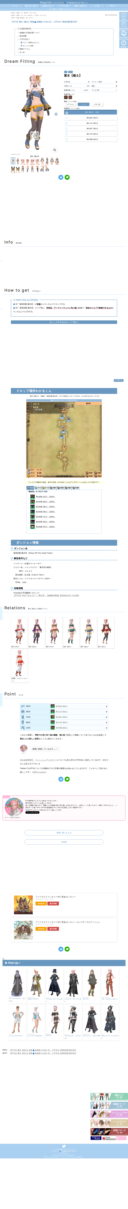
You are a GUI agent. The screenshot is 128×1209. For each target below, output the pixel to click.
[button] (56, 114)
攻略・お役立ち (80, 6)
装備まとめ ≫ (48, 6)
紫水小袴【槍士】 (62, 722)
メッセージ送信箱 (58, 1149)
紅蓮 (70, 71)
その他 (96, 6)
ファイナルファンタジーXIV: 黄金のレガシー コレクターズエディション (68, 922)
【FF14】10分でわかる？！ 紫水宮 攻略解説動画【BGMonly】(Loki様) (46, 595)
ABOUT (113, 6)
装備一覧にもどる (64, 833)
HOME (64, 842)
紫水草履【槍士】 (62, 728)
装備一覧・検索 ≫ (31, 6)
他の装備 (24, 760)
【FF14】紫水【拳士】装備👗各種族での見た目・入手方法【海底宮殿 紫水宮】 (43, 1050)
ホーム (15, 6)
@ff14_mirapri (39, 772)
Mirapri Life (46, 2)
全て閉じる (118, 380)
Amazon (41, 903)
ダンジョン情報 (28, 46)
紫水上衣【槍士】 (62, 711)
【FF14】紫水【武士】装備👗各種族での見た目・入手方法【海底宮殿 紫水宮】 (43, 1053)
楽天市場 (53, 903)
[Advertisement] (64, 211)
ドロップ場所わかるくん (31, 42)
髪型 (31, 760)
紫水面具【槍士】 (62, 706)
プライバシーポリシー (69, 1149)
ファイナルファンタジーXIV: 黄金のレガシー (56, 896)
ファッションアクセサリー (46, 760)
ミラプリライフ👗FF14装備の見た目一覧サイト (64, 1151)
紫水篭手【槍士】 (62, 717)
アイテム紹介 (64, 6)
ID (65, 71)
